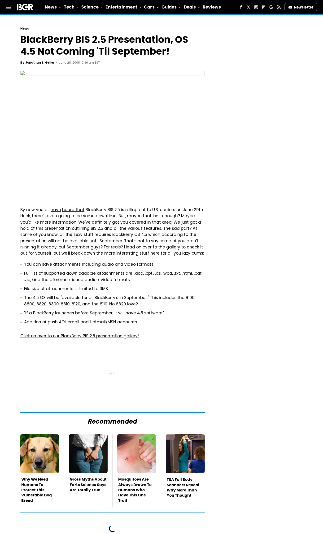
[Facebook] (241, 7)
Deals (190, 7)
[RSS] (279, 7)
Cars (149, 7)
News (51, 7)
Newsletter (303, 7)
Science (90, 7)
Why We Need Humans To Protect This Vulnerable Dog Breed (36, 490)
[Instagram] (256, 7)
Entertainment (121, 7)
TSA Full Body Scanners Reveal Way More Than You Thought (183, 487)
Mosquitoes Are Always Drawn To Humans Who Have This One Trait (135, 490)
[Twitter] (248, 7)
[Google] (271, 7)
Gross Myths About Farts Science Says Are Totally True (88, 484)
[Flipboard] (264, 7)
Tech (69, 7)
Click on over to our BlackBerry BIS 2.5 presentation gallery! (79, 336)
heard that (73, 210)
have (56, 210)
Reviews (212, 7)
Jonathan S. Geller (40, 63)
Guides (169, 7)
